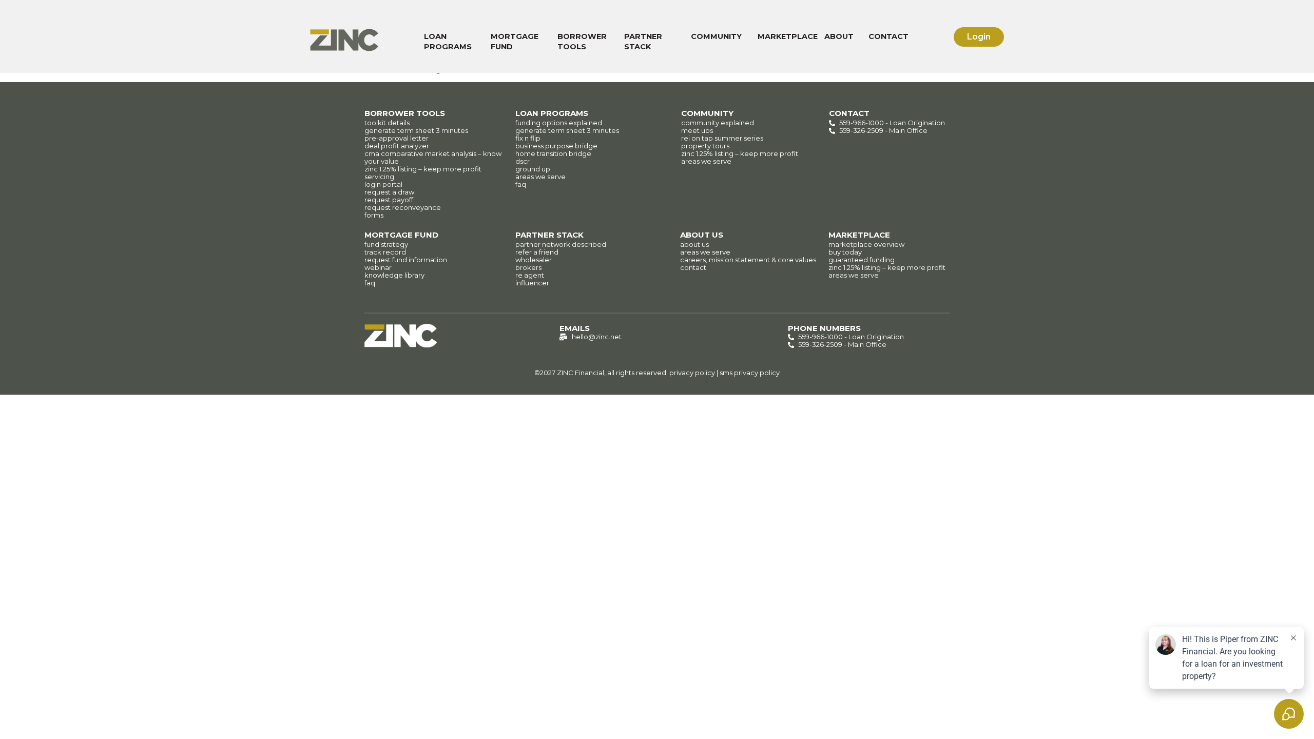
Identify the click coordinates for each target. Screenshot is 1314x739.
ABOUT (839, 36)
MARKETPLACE (788, 36)
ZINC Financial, (581, 372)
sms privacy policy (750, 372)
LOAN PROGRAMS (448, 41)
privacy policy (692, 372)
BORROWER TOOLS (582, 41)
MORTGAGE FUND (514, 41)
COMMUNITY (716, 36)
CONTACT (888, 36)
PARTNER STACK (643, 41)
